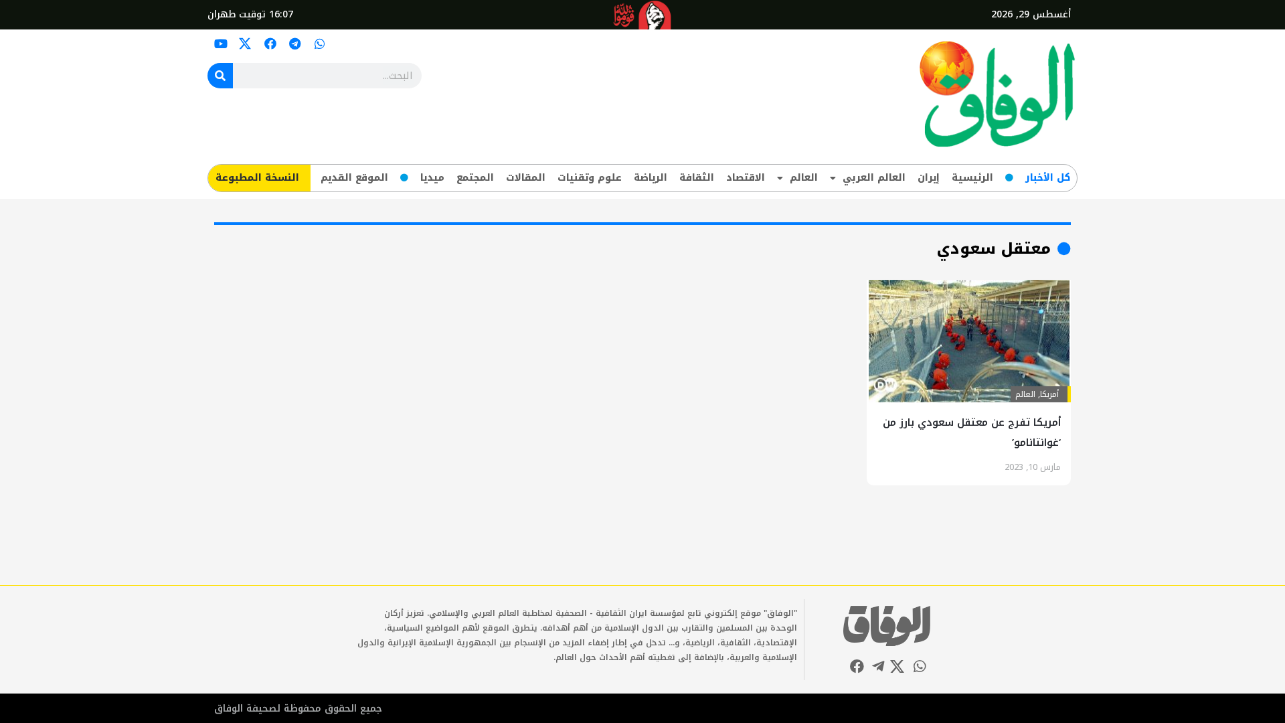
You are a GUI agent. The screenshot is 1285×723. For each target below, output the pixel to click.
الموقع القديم (354, 178)
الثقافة (696, 178)
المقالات (525, 178)
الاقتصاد (745, 178)
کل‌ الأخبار (1047, 178)
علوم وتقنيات (590, 178)
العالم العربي (874, 178)
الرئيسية (972, 178)
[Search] (220, 75)
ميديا (432, 178)
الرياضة (650, 178)
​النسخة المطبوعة (257, 178)
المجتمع (475, 178)
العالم (804, 178)
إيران (929, 178)
